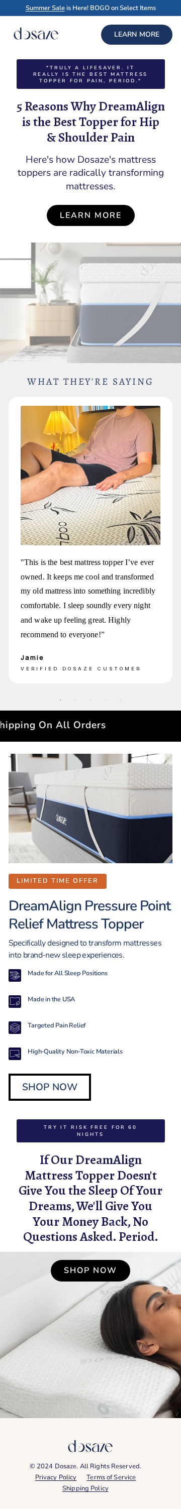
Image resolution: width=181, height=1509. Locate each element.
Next (156, 540)
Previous (25, 540)
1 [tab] (60, 700)
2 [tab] (75, 700)
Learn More (91, 215)
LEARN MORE (136, 34)
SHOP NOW (49, 1087)
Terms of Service (111, 1477)
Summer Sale (45, 8)
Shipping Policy (85, 1488)
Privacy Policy (56, 1477)
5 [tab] (121, 700)
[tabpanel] (90, 540)
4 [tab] (106, 700)
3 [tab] (90, 700)
